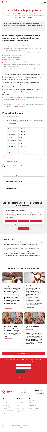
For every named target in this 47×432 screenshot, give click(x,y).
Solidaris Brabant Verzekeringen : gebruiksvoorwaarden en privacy (19, 425)
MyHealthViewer (32, 402)
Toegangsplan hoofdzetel (8, 410)
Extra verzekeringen (6, 402)
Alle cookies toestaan (11, 221)
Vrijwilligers (5, 408)
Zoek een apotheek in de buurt (34, 408)
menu (42, 2)
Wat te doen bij (6, 405)
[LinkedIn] (39, 393)
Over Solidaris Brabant (7, 403)
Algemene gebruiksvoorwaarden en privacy (21, 423)
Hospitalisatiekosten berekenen (35, 403)
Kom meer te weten (9, 217)
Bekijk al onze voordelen (23, 353)
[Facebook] (36, 393)
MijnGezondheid (32, 400)
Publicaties (20, 399)
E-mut (4, 400)
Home (21, 6)
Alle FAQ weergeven (23, 228)
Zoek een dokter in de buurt (34, 410)
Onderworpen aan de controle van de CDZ (15, 427)
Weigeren (23, 221)
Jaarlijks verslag (20, 410)
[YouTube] (41, 393)
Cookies (32, 423)
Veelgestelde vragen (7, 407)
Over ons (5, 399)
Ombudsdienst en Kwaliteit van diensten (19, 250)
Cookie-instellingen (36, 221)
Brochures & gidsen (21, 402)
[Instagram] (44, 393)
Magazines (19, 400)
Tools (30, 399)
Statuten (18, 411)
